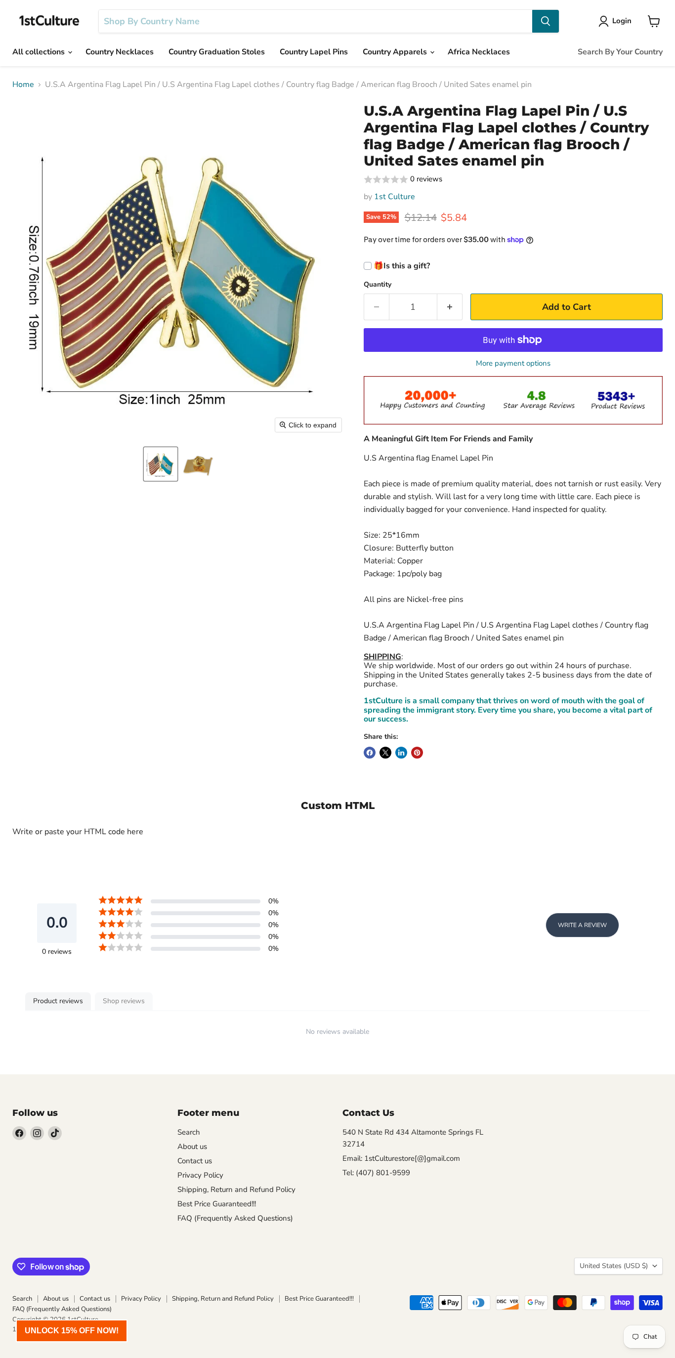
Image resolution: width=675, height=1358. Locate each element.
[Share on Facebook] (370, 753)
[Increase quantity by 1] (450, 307)
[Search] (545, 21)
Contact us (194, 1161)
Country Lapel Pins (314, 51)
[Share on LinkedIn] (401, 753)
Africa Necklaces (479, 51)
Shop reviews (124, 1001)
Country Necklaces (119, 51)
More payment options (513, 363)
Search (188, 1132)
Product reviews (58, 1001)
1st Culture (394, 196)
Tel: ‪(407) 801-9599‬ (376, 1173)
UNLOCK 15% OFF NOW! (72, 1330)
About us (192, 1146)
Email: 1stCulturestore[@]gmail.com (401, 1158)
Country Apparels (396, 51)
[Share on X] (385, 753)
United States (614, 1266)
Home (23, 84)
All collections (39, 51)
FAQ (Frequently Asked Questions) (235, 1218)
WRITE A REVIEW (582, 925)
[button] (160, 464)
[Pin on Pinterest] (417, 753)
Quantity (377, 285)
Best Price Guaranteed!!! (216, 1204)
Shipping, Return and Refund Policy (236, 1189)
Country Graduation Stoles (217, 51)
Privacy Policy (200, 1175)
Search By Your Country (620, 51)
